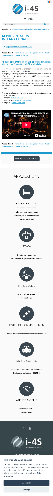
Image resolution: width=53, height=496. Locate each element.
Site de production (34, 53)
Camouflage (26, 298)
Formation (19, 53)
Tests (47, 53)
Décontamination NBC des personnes (26, 369)
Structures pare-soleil (26, 294)
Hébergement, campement (26, 212)
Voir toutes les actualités (26, 159)
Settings (26, 490)
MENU (28, 19)
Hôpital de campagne (26, 255)
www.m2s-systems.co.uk (25, 100)
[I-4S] (26, 13)
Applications (27, 176)
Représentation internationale (37, 29)
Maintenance (7, 55)
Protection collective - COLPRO (26, 373)
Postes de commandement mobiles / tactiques (26, 333)
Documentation (21, 55)
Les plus (22, 29)
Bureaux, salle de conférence (26, 215)
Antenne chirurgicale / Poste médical (27, 258)
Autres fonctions (27, 219)
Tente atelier (26, 412)
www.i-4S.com (17, 98)
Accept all (26, 483)
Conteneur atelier (26, 409)
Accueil (15, 29)
